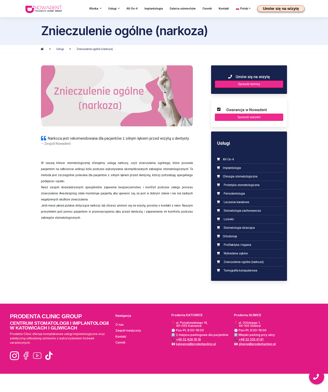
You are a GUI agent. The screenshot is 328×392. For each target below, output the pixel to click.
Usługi (112, 8)
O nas (119, 324)
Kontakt (224, 8)
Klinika (94, 8)
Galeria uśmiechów (183, 8)
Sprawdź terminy (249, 84)
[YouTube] (37, 355)
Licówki (229, 219)
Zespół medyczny (128, 330)
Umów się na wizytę (281, 8)
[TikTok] (48, 355)
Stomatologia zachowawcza (242, 210)
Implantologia (153, 8)
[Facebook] (25, 355)
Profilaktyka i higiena (237, 245)
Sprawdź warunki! (249, 118)
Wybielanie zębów (236, 253)
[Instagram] (14, 355)
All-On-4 (132, 8)
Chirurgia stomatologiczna (240, 176)
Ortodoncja (230, 236)
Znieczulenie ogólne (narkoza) (94, 49)
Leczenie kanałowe (236, 202)
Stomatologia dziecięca (239, 228)
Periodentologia (234, 193)
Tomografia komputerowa (240, 270)
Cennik (207, 8)
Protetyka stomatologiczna (241, 185)
